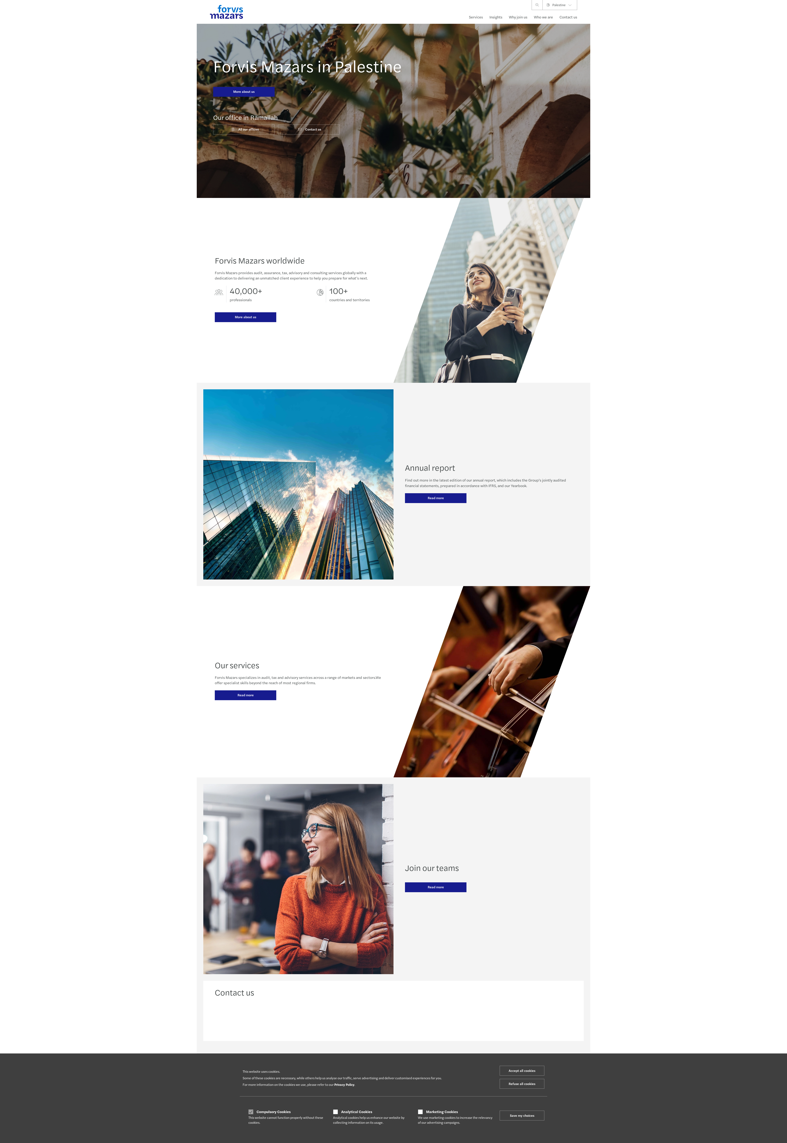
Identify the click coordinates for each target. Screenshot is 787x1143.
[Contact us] (257, 1017)
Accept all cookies (522, 1070)
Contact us (568, 16)
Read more (436, 497)
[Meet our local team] (348, 1017)
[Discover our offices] (439, 1017)
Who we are (543, 16)
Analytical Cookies (356, 1111)
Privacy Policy (344, 1084)
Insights (495, 16)
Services (476, 16)
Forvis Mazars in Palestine (307, 65)
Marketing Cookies (442, 1111)
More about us (244, 91)
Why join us (518, 16)
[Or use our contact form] (529, 1017)
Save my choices (522, 1115)
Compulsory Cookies (274, 1111)
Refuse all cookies (522, 1083)
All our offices (248, 129)
